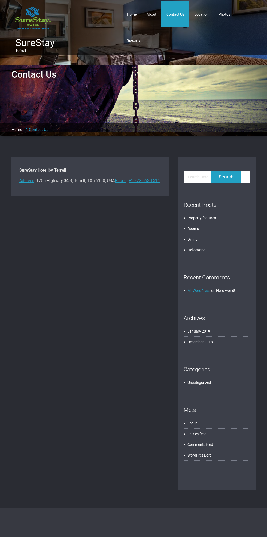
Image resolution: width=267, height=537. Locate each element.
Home (132, 14)
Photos (224, 14)
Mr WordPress (198, 291)
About (151, 14)
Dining (192, 239)
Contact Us (175, 14)
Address (26, 180)
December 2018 (200, 342)
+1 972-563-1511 (144, 180)
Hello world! (197, 250)
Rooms (193, 229)
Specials (133, 40)
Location (201, 14)
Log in (192, 423)
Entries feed (197, 434)
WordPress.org (199, 455)
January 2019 (198, 331)
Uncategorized (199, 382)
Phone (120, 180)
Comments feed (200, 444)
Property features (201, 218)
